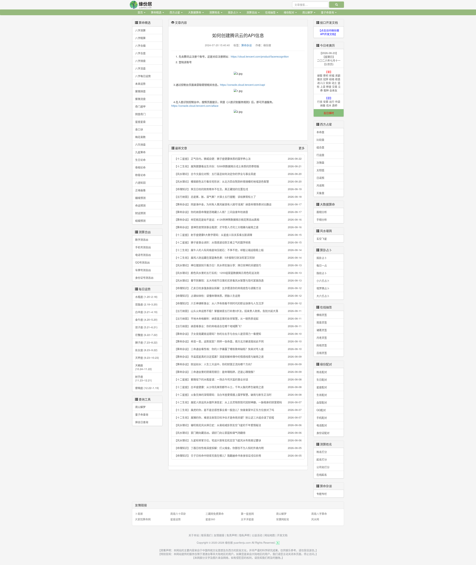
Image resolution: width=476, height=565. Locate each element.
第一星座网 (247, 513)
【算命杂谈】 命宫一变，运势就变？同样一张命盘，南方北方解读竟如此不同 (238, 341)
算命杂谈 (246, 45)
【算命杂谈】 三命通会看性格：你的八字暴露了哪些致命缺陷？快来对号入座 (238, 349)
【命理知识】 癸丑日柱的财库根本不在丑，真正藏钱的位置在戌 (238, 189)
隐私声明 (244, 535)
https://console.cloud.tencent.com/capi (242, 85)
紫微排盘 (140, 91)
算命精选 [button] (156, 12)
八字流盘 (140, 68)
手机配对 (321, 417)
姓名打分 (321, 452)
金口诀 (139, 129)
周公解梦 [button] (307, 12)
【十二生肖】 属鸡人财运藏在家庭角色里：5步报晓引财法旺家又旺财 (238, 257)
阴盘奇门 (140, 114)
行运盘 (320, 155)
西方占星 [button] (175, 12)
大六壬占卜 (322, 296)
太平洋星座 (247, 519)
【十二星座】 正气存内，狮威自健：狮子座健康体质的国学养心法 (238, 158)
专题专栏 (321, 494)
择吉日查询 (141, 422)
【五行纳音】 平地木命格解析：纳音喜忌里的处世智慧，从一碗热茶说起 (238, 318)
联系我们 (206, 535)
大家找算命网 (143, 519)
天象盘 (320, 193)
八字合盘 (140, 53)
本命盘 (320, 132)
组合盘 (320, 147)
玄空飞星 (321, 238)
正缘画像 (140, 190)
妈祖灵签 (321, 345)
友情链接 (219, 535)
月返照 (320, 185)
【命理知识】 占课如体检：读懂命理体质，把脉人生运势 (238, 295)
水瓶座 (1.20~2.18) (146, 297)
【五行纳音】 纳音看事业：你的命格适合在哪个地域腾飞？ (238, 326)
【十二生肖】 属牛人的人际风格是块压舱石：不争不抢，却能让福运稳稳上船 (238, 250)
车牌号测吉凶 (143, 270)
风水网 (315, 519)
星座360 (210, 519)
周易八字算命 (319, 513)
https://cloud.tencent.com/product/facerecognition (260, 56)
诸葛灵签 (321, 330)
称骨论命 (140, 175)
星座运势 (175, 519)
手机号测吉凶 (143, 247)
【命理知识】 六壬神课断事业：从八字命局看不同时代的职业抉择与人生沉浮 (238, 303)
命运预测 (140, 205)
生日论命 (140, 160)
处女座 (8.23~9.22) (146, 350)
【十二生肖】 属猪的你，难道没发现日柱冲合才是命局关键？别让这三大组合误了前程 (238, 417)
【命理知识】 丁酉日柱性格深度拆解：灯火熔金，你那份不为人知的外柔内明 (238, 448)
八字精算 (140, 38)
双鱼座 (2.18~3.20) (146, 304)
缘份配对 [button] (289, 12)
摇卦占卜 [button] (233, 12)
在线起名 (321, 474)
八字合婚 (140, 45)
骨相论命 (140, 167)
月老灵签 (321, 337)
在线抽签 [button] (270, 12)
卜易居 (139, 513)
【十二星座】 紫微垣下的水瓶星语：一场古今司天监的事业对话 (238, 379)
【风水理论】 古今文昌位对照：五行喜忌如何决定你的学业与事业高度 (238, 174)
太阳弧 (320, 170)
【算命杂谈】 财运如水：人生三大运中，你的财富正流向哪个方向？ (238, 364)
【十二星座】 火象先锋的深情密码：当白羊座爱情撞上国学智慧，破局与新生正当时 (238, 394)
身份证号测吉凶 (144, 277)
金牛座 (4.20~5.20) (146, 319)
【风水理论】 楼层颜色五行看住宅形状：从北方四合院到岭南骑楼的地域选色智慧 (238, 181)
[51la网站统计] (277, 542)
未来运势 (140, 83)
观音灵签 (321, 322)
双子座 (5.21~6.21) (146, 327)
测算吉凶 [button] (252, 12)
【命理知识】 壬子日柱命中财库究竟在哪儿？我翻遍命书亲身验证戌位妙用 (238, 455)
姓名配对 (321, 372)
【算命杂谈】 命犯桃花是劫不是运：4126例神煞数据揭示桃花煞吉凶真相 (238, 219)
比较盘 (320, 139)
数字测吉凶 (141, 239)
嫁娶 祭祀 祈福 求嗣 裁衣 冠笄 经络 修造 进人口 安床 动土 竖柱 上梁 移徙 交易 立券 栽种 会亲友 (329, 81)
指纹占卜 (321, 273)
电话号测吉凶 (143, 255)
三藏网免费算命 (214, 513)
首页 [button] (141, 12)
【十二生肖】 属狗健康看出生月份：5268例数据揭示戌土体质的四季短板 (238, 166)
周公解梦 (140, 407)
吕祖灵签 (321, 353)
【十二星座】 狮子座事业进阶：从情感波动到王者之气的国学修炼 (238, 242)
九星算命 (140, 152)
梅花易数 (140, 137)
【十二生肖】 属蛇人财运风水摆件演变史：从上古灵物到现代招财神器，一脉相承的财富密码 (238, 402)
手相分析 (321, 219)
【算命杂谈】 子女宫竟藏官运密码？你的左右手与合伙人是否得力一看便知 (238, 334)
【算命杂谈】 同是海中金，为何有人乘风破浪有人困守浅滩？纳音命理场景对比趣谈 (238, 204)
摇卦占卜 (321, 258)
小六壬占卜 (322, 280)
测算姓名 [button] (215, 12)
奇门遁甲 (140, 106)
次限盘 (320, 162)
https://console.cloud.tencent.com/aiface (194, 106)
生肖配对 (321, 395)
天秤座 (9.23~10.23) (147, 357)
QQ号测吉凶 (142, 262)
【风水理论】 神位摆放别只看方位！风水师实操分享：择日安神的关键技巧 (238, 265)
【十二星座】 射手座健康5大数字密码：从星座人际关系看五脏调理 (238, 235)
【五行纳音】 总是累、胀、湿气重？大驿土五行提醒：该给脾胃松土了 (238, 196)
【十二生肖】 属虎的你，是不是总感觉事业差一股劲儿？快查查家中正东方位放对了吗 (238, 410)
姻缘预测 (140, 198)
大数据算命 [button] (195, 12)
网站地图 (269, 535)
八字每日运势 (143, 76)
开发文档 (282, 535)
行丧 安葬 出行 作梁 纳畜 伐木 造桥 (328, 101)
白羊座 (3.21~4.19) (146, 312)
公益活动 (257, 535)
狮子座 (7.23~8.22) (146, 342)
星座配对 (321, 387)
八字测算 (140, 30)
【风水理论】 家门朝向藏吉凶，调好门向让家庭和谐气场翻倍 (238, 432)
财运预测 (140, 213)
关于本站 (194, 535)
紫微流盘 (140, 99)
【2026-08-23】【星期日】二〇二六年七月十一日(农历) (328, 58)
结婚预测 (140, 220)
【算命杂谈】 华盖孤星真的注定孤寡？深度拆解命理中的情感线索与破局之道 (238, 356)
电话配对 (321, 425)
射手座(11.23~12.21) (143, 378)
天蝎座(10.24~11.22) (143, 367)
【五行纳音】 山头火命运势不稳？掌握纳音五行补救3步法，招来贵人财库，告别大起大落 (238, 311)
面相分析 (321, 212)
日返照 (320, 178)
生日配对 (321, 379)
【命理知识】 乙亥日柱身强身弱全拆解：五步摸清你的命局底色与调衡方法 (238, 288)
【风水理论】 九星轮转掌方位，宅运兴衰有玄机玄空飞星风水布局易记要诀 (238, 440)
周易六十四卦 (178, 513)
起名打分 (321, 459)
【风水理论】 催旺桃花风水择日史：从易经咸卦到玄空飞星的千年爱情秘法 (238, 425)
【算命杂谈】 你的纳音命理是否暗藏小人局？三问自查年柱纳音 (238, 212)
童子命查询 (141, 414)
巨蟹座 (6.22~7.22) (146, 335)
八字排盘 (140, 61)
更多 (302, 148)
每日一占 (321, 265)
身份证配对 (322, 433)
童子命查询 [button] (328, 12)
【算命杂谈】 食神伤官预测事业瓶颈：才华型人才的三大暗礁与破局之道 (238, 227)
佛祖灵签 (321, 315)
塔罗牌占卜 (322, 288)
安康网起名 (282, 519)
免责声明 (231, 535)
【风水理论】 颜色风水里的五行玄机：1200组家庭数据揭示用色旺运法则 (238, 273)
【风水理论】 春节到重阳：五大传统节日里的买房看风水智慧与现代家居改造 (238, 280)
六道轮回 (140, 182)
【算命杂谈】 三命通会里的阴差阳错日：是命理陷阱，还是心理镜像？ (238, 372)
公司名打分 (322, 467)
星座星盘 (140, 121)
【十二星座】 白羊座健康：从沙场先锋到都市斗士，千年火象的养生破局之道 (238, 387)
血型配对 (321, 402)
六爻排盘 (140, 144)
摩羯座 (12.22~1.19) (147, 388)
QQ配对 (321, 410)
